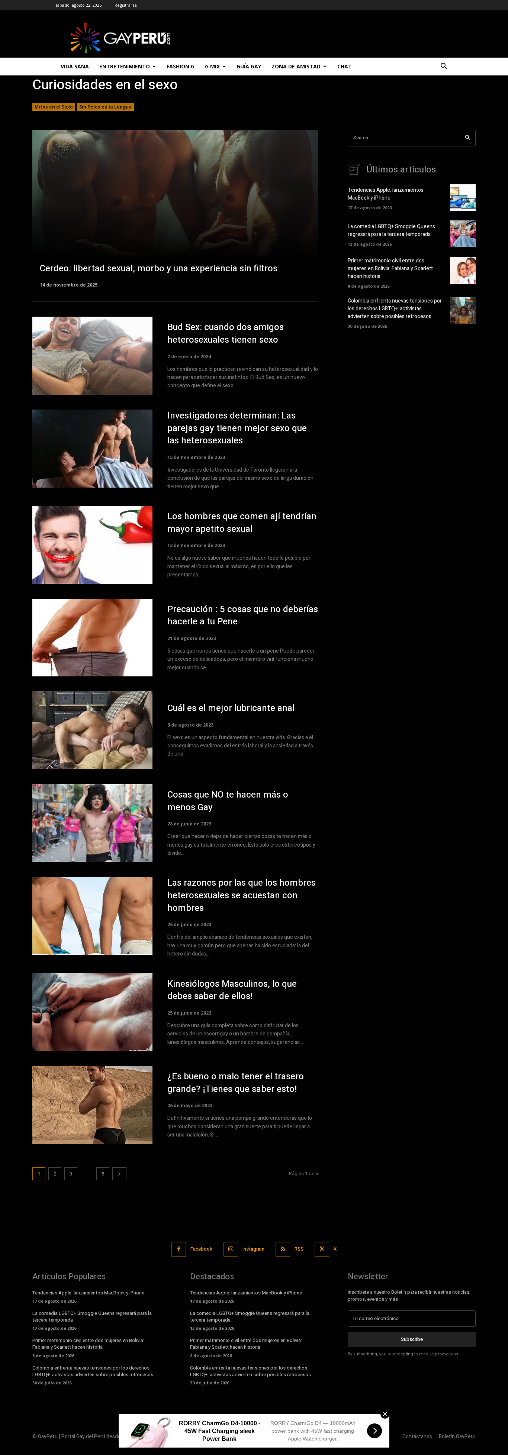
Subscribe (412, 1339)
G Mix (212, 66)
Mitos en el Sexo (54, 107)
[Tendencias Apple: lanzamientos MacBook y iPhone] (463, 197)
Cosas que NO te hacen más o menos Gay (227, 801)
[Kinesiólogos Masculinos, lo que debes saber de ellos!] (92, 1012)
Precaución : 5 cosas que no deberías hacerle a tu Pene (242, 615)
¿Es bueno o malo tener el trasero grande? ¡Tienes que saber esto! (235, 1083)
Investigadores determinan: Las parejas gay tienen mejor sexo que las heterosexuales (237, 428)
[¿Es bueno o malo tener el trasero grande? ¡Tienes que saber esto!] (92, 1105)
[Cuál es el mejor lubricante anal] (92, 730)
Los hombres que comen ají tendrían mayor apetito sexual (241, 523)
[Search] (468, 138)
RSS (299, 1248)
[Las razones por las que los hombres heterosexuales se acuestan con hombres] (92, 916)
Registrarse (126, 5)
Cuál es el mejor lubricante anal (231, 708)
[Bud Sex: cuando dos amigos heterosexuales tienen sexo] (92, 356)
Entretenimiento (124, 66)
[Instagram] (231, 1249)
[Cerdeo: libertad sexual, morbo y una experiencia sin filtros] (175, 208)
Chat (344, 66)
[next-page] (119, 1173)
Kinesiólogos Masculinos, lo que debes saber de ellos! (232, 990)
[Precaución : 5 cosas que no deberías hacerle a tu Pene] (92, 638)
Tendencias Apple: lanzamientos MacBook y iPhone (386, 194)
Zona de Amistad (296, 66)
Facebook (201, 1248)
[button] (444, 67)
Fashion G (180, 66)
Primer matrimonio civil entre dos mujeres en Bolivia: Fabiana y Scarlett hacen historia (390, 268)
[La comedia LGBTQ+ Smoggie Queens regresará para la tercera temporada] (463, 233)
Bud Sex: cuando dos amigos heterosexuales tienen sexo (225, 333)
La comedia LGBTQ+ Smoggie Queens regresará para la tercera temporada (391, 230)
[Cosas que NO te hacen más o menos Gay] (92, 823)
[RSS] (283, 1249)
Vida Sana (75, 66)
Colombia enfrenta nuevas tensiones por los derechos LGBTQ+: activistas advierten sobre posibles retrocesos (395, 308)
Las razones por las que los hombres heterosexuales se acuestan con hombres (241, 895)
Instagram (253, 1248)
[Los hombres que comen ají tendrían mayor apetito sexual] (92, 545)
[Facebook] (178, 1249)
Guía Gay (249, 66)
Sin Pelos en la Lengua (105, 107)
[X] (322, 1249)
